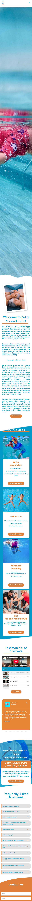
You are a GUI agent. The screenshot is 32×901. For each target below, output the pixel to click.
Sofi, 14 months (13, 685)
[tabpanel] (16, 661)
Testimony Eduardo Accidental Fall (18, 677)
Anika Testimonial (14, 681)
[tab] (16, 673)
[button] (5, 731)
